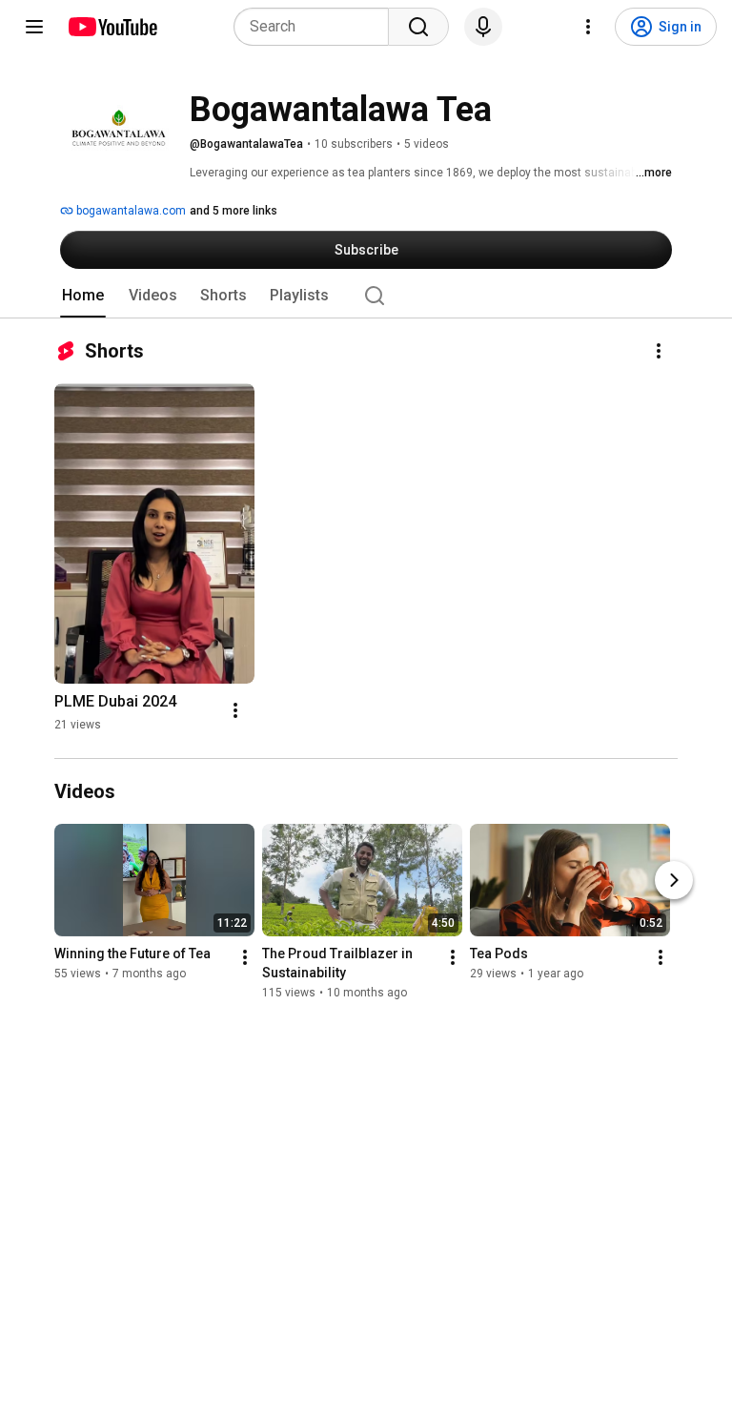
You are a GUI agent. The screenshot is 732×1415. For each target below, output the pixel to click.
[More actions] (659, 351)
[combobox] (317, 26)
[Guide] (34, 26)
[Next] (674, 880)
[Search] (418, 27)
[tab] (83, 295)
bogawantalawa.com (129, 210)
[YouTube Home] (112, 26)
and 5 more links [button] (233, 210)
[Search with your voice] (483, 27)
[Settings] (588, 26)
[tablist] (366, 295)
